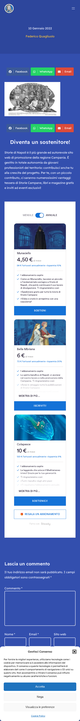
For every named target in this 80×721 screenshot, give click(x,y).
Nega (40, 696)
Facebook (21, 71)
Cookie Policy (38, 715)
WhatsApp (46, 71)
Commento (13, 588)
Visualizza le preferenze (40, 707)
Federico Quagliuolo (40, 36)
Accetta (40, 686)
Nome (9, 634)
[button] (74, 652)
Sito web (60, 634)
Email (68, 71)
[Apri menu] (73, 8)
